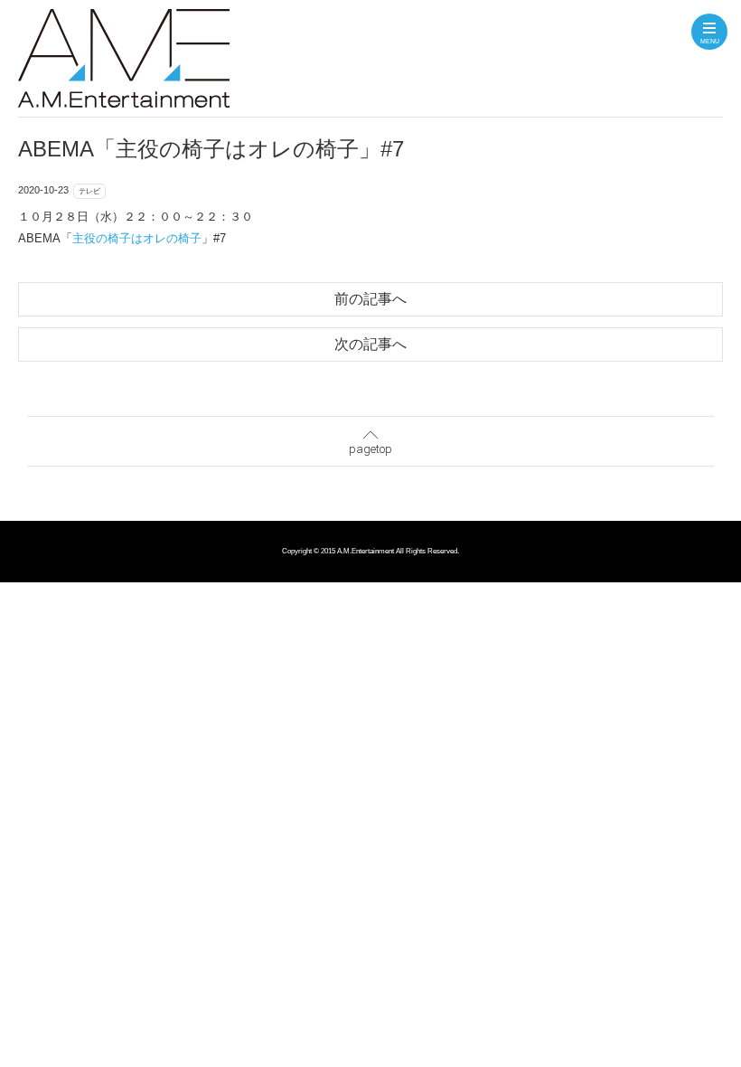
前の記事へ (370, 298)
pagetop (370, 449)
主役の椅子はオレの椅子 (137, 238)
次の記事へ (370, 344)
